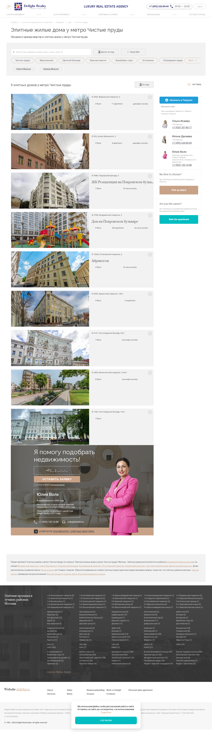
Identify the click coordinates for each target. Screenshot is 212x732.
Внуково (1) (117, 631)
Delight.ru (15, 22)
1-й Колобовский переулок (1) (92, 595)
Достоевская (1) (183, 623)
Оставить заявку (57, 479)
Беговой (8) (52, 631)
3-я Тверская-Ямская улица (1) (189, 607)
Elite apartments (61, 15)
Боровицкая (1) (118, 618)
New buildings (153, 15)
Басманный (172, 562)
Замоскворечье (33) (152, 634)
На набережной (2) (55, 660)
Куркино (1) (52, 640)
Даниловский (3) (54, 634)
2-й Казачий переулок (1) (123, 601)
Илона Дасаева (182, 136)
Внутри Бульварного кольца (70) (158, 652)
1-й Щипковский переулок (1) (125, 598)
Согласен (106, 720)
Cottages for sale (197, 15)
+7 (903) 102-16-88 (49, 522)
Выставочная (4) (54, 623)
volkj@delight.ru (75, 522)
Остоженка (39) (86, 660)
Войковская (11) (151, 620)
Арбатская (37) (182, 612)
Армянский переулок (135, 566)
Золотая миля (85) (120, 655)
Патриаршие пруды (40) (154, 660)
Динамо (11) (117, 623)
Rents (69, 694)
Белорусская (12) (54, 618)
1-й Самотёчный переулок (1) (60, 598)
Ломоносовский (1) (120, 640)
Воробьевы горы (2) (184, 620)
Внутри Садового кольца (59, 574)
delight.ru (23, 689)
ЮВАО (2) (116, 647)
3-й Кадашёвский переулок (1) (60, 607)
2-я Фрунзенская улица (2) (155, 604)
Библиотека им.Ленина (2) (91, 618)
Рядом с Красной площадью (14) (158, 664)
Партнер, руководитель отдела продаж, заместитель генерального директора (184, 158)
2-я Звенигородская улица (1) (92, 604)
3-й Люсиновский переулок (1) (92, 607)
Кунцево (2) (181, 637)
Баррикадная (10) (119, 615)
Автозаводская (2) (87, 612)
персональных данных (58, 485)
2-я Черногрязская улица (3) (188, 604)
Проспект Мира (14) (88, 664)
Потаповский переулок (113, 566)
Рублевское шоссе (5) (121, 664)
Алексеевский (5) (87, 628)
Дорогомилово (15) (120, 634)
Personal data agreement (140, 690)
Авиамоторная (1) (55, 612)
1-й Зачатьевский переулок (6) (60, 595)
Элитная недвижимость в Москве (37, 22)
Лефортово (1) (85, 640)
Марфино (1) (149, 640)
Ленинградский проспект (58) (92, 658)
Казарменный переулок (90, 566)
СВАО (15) (148, 644)
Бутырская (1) (182, 618)
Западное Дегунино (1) (186, 634)
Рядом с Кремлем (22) (186, 664)
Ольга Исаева (181, 121)
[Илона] (165, 139)
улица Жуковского (48, 566)
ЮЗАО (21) (148, 647)
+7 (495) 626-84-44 (182, 143)
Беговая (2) (181, 615)
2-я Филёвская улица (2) (122, 604)
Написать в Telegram (181, 100)
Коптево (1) (84, 637)
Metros (59, 672)
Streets (67, 672)
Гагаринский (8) (183, 631)
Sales (69, 690)
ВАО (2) (50, 644)
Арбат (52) (116, 628)
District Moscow (23, 69)
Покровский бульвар (68, 566)
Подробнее (106, 712)
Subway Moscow (51, 69)
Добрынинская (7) (152, 623)
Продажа (60, 22)
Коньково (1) (52, 637)
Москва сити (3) (183, 658)
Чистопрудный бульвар (157, 566)
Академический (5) (55, 628)
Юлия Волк (179, 151)
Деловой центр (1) (87, 623)
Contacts (110, 694)
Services (51, 694)
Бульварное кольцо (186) (123, 652)
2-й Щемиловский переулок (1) (61, 604)
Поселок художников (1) (186, 660)
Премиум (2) (52, 664)
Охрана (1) (116, 660)
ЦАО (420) (51, 647)
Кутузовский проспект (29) (188, 655)
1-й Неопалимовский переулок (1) (159, 595)
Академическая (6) (120, 612)
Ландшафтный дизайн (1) (58, 658)
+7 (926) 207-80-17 (182, 127)
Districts (51, 672)
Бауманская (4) (150, 615)
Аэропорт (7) (149, 628)
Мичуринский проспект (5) (156, 658)
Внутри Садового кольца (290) (189, 652)
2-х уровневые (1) (54, 652)
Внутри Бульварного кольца (91, 574)
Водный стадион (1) (120, 620)
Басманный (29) (183, 628)
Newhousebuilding (95, 690)
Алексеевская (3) (151, 612)
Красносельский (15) (121, 637)
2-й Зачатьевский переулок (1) (92, 601)
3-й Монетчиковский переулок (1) (126, 607)
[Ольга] (165, 123)
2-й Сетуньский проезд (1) (187, 601)
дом (69, 22)
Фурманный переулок (28, 566)
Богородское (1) (86, 631)
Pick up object (179, 190)
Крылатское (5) (150, 637)
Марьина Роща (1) (184, 640)
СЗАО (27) (180, 644)
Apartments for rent (108, 15)
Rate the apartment (179, 219)
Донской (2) (84, 634)
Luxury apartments (15, 15)
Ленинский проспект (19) (123, 658)
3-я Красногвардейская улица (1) (158, 607)
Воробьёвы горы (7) (55, 655)
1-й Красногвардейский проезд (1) (127, 595)
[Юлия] (165, 154)
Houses (90, 694)
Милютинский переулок (180, 566)
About (50, 690)
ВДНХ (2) (51, 620)
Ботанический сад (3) (153, 618)
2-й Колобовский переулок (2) (157, 601)
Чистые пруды (47, 570)
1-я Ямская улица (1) (56, 601)
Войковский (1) (150, 631)
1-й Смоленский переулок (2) (92, 598)
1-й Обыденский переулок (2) (189, 595)
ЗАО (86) (83, 644)
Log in (199, 6)
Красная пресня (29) (153, 655)
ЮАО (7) (82, 647)
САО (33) (115, 644)
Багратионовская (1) (88, 615)
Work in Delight (113, 690)
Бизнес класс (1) (86, 652)
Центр (74, 574)
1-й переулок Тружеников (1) (156, 598)
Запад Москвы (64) (87, 655)
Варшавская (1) (86, 620)
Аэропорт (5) (52, 615)
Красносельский (186, 562)
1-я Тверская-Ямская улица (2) (189, 598)
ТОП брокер (177, 124)
